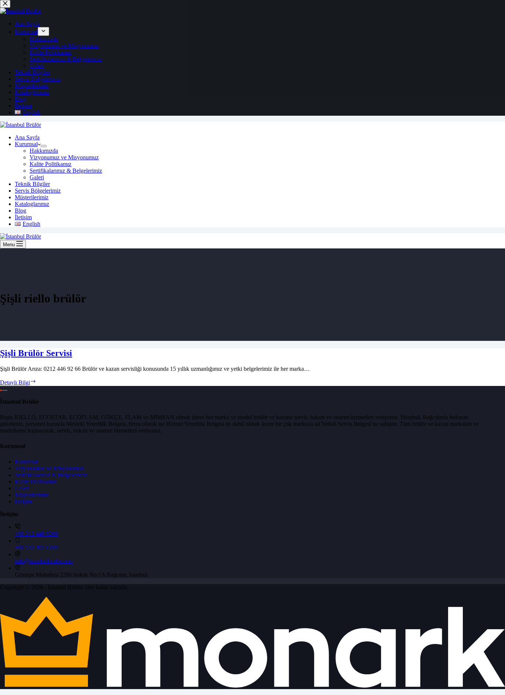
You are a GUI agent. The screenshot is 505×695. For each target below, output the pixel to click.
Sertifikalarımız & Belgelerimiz (66, 170)
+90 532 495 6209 (36, 547)
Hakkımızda (44, 151)
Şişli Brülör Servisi (36, 353)
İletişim (23, 217)
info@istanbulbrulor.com (44, 561)
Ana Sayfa (27, 137)
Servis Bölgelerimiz (38, 190)
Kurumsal (26, 144)
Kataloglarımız (32, 204)
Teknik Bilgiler (32, 184)
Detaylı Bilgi (18, 382)
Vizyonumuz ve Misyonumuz (64, 157)
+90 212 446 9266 (36, 533)
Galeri (37, 177)
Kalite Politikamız (50, 164)
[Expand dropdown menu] (44, 146)
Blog (20, 210)
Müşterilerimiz (31, 197)
